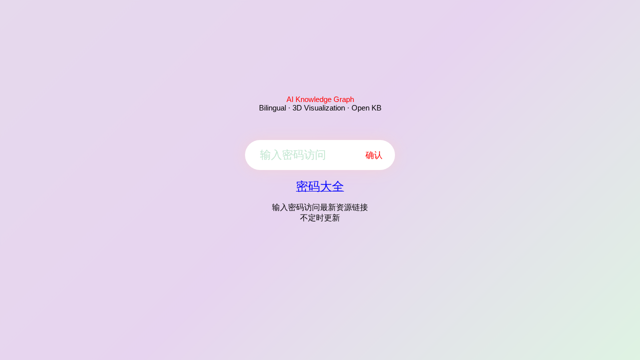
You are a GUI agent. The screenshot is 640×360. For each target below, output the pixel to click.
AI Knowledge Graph (320, 99)
